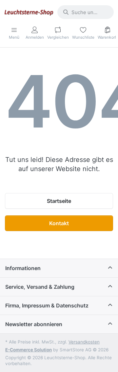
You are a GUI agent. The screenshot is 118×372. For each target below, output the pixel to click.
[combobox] (85, 12)
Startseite (59, 201)
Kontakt (59, 223)
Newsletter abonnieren (33, 324)
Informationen (23, 268)
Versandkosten (84, 341)
